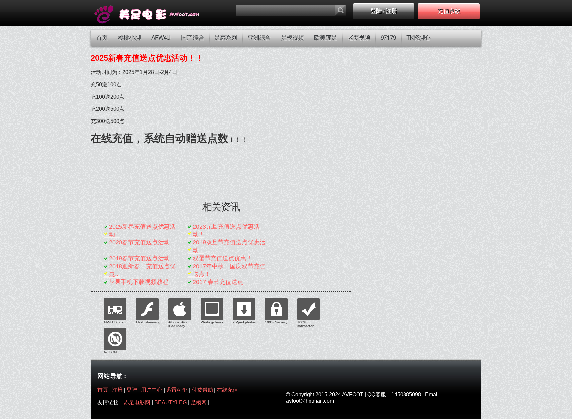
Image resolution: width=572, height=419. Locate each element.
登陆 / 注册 (383, 11)
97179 (388, 38)
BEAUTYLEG (170, 402)
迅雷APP (177, 390)
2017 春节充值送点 (218, 282)
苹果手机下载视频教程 (138, 282)
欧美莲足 (325, 38)
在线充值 (227, 390)
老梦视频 (359, 38)
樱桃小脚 (129, 38)
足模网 (199, 402)
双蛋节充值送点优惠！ (222, 258)
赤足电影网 (137, 402)
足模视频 (292, 38)
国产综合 (192, 38)
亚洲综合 (259, 38)
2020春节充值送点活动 (139, 242)
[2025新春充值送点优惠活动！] (156, 13)
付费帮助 (202, 390)
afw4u (161, 38)
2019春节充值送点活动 (139, 258)
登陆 (131, 390)
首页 (101, 38)
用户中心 (151, 390)
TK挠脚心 (418, 38)
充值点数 (448, 11)
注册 (117, 390)
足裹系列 (226, 38)
